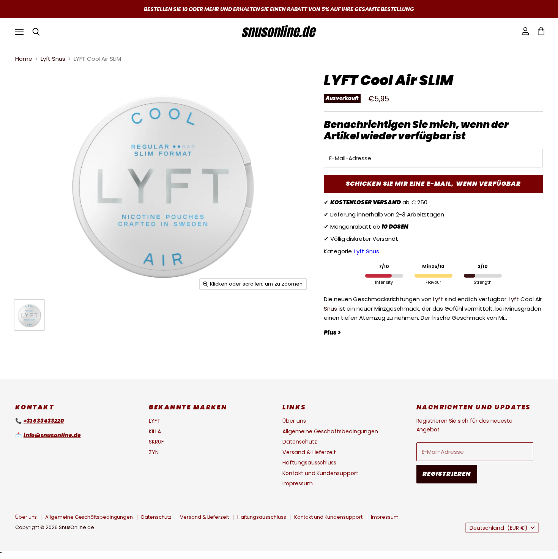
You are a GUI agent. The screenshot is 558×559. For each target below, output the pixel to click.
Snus (330, 309)
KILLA (155, 431)
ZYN (154, 452)
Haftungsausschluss (309, 462)
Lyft (438, 299)
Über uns (294, 421)
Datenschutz (299, 441)
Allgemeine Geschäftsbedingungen (330, 431)
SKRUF (156, 441)
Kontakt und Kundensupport (320, 473)
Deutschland (499, 528)
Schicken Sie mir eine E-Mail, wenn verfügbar (433, 183)
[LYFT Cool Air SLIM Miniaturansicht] (29, 315)
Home (23, 58)
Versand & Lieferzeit (309, 452)
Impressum (297, 483)
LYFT (155, 421)
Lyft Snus (53, 58)
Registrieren (446, 473)
